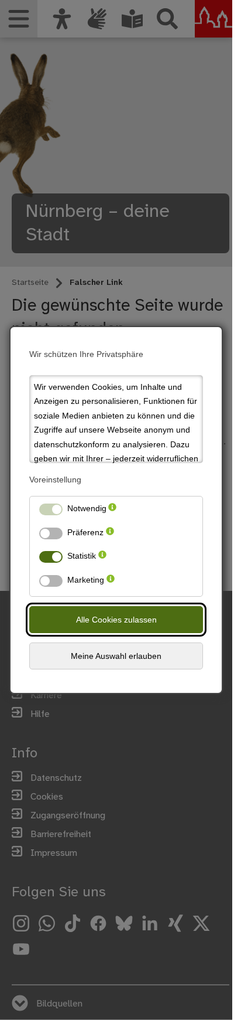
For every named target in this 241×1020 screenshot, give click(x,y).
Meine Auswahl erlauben (116, 656)
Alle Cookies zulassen (116, 619)
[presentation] (112, 511)
